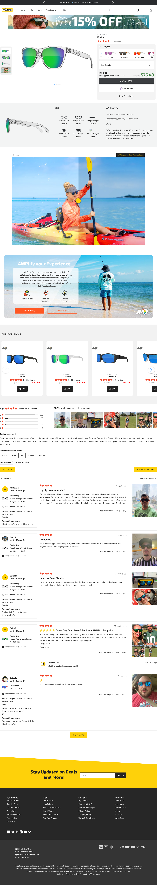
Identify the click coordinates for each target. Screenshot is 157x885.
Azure (22, 376)
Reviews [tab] (6, 463)
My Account (83, 800)
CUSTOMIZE (127, 88)
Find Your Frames (50, 818)
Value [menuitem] (4, 455)
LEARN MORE (62, 311)
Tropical (67, 376)
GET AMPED (29, 311)
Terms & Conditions (86, 818)
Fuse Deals (119, 814)
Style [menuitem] (14, 455)
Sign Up (120, 775)
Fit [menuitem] (22, 455)
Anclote (112, 374)
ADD (21, 389)
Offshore (112, 376)
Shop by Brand (13, 800)
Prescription (36, 10)
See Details (106, 65)
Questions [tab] (22, 463)
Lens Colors (48, 804)
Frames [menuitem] (42, 455)
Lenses (22, 10)
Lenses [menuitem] (31, 455)
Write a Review (148, 470)
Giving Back (119, 818)
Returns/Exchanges (86, 807)
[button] (109, 41)
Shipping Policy (84, 814)
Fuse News (119, 804)
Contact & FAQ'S (85, 804)
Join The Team (120, 807)
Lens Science (48, 800)
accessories (128, 138)
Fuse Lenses (25, 857)
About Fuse (119, 800)
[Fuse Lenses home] (7, 10)
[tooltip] (15, 434)
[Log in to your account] (138, 10)
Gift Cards (11, 821)
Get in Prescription (126, 96)
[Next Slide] (155, 420)
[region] (105, 420)
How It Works (48, 811)
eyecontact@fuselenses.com (27, 854)
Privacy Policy (84, 811)
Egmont (22, 374)
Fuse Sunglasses (14, 814)
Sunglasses (51, 10)
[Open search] (110, 10)
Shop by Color (12, 804)
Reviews (117, 811)
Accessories (12, 818)
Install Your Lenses (51, 814)
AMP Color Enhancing (51, 807)
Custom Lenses (13, 807)
